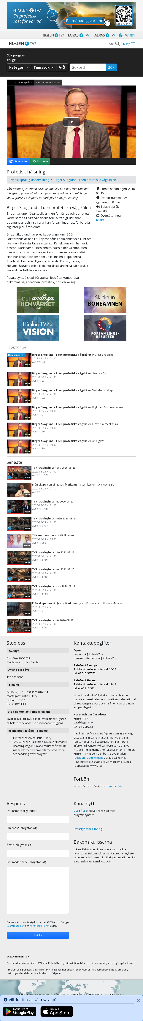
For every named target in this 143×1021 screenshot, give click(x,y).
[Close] (138, 1000)
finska (100, 220)
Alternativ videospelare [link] (48, 82)
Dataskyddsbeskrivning (88, 829)
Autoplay (19, 348)
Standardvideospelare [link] (20, 82)
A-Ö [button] (62, 67)
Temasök (42, 67)
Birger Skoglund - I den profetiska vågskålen (84, 180)
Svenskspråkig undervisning (29, 180)
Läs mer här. (115, 786)
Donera (42, 161)
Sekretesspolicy (15, 925)
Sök (111, 67)
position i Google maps (89, 757)
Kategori (17, 67)
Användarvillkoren (40, 925)
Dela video (20, 161)
